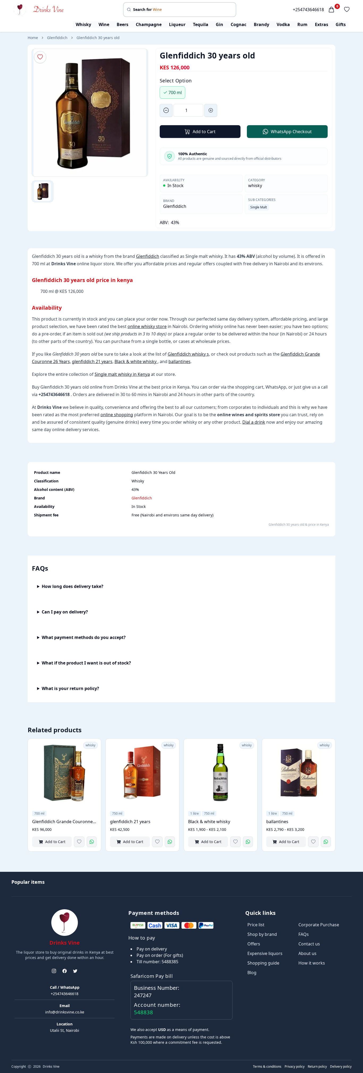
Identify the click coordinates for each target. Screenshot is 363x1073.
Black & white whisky (136, 361)
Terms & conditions (267, 1066)
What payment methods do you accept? (84, 637)
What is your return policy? (70, 688)
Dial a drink (253, 422)
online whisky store (147, 326)
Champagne (149, 24)
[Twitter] (75, 971)
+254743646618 (308, 9)
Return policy (317, 1066)
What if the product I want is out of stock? (86, 663)
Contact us (309, 944)
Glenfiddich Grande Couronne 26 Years (64, 821)
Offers (253, 944)
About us (307, 953)
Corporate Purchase (318, 925)
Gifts (341, 24)
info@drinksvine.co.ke (64, 1012)
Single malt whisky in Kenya (122, 374)
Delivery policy (341, 1066)
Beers (122, 24)
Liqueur (177, 24)
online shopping (116, 415)
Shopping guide (263, 963)
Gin (219, 24)
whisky (255, 185)
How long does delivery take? (72, 586)
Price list (255, 925)
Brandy (261, 24)
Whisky (83, 24)
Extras (321, 24)
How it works (311, 963)
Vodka (283, 24)
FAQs (303, 934)
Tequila (200, 24)
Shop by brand (262, 934)
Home (33, 37)
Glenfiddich (57, 37)
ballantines (179, 361)
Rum (302, 24)
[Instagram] (54, 971)
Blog (251, 972)
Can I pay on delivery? (65, 612)
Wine (104, 24)
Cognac (238, 24)
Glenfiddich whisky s (188, 354)
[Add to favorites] (79, 841)
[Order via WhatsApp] (92, 841)
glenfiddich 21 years (92, 361)
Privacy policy (295, 1066)
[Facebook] (64, 971)
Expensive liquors (264, 953)
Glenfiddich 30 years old (98, 37)
